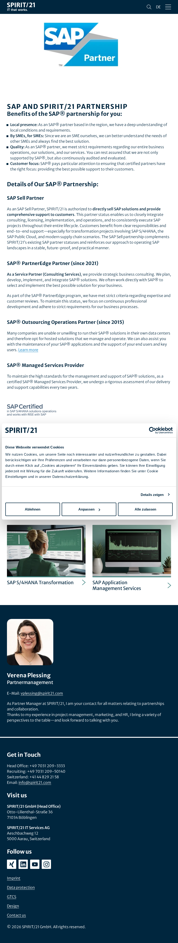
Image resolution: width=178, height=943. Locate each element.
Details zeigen (152, 494)
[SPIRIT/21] (21, 7)
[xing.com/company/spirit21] (11, 864)
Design (13, 906)
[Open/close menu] (168, 7)
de (158, 7)
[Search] (149, 7)
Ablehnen (32, 509)
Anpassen (86, 509)
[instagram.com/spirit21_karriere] (46, 864)
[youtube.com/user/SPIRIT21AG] (34, 864)
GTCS (11, 896)
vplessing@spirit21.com (42, 693)
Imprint (13, 878)
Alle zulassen (145, 509)
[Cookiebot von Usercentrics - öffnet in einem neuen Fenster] (152, 430)
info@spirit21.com (35, 782)
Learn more (28, 349)
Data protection (21, 887)
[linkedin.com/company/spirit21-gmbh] (23, 864)
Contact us (16, 915)
